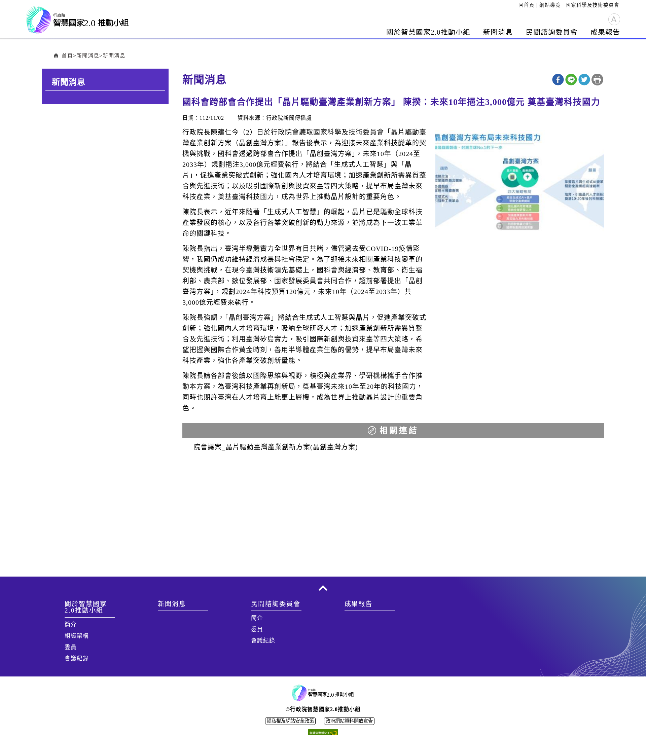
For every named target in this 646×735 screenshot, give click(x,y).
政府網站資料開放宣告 (349, 721)
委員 (71, 647)
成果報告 (605, 32)
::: (516, 5)
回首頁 (526, 5)
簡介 (71, 624)
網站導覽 (550, 5)
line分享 (571, 79)
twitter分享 (584, 79)
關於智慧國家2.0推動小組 (428, 32)
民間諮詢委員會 (552, 32)
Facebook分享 (558, 79)
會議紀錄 (77, 658)
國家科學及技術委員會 (592, 5)
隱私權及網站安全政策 (290, 721)
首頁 (67, 56)
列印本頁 (597, 79)
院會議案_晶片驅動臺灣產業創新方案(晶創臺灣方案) (275, 447)
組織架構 (77, 636)
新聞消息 (498, 32)
